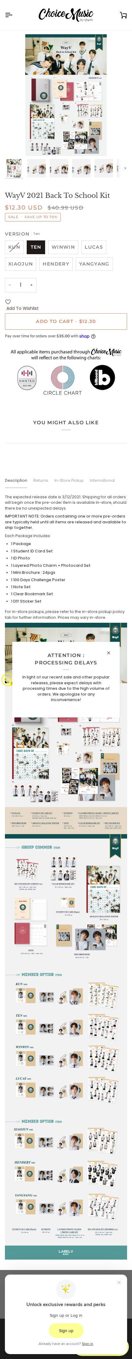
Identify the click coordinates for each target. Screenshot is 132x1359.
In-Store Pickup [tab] (69, 480)
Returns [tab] (40, 480)
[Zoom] (16, 144)
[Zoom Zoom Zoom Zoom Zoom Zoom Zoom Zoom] (66, 95)
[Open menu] (14, 15)
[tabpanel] (66, 877)
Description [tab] (16, 480)
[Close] (111, 653)
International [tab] (102, 480)
